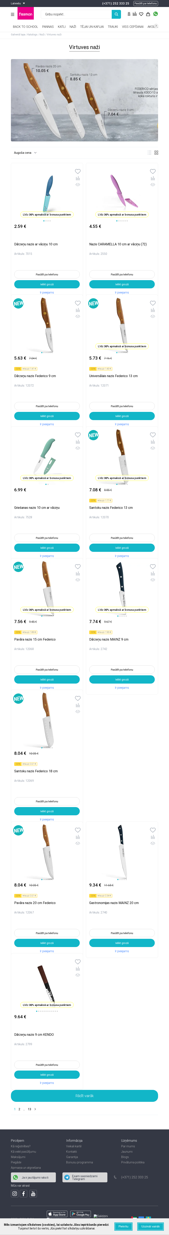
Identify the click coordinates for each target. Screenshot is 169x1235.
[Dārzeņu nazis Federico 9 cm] (47, 325)
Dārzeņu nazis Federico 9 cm (35, 376)
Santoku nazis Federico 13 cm (111, 508)
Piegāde (16, 1162)
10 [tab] (55, 1011)
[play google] (80, 1216)
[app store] (57, 1216)
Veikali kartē (73, 1146)
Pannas (48, 27)
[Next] (34, 1109)
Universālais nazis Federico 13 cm (113, 376)
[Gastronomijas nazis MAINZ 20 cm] (122, 852)
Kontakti (71, 1151)
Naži (73, 27)
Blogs (125, 1157)
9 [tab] (53, 1011)
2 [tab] (46, 220)
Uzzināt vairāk (150, 1226)
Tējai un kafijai (92, 27)
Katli (62, 27)
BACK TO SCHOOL (25, 27)
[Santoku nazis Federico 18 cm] (47, 720)
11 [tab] (57, 1011)
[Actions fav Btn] (141, 14)
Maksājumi (18, 1157)
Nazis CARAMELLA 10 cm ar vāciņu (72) (118, 244)
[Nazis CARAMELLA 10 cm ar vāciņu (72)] (122, 193)
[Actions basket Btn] (148, 14)
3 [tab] (48, 220)
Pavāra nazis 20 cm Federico (35, 903)
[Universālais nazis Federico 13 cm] (122, 325)
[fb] (23, 1193)
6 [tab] (127, 220)
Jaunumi (127, 1151)
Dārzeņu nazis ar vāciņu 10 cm (36, 244)
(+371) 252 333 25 (115, 3)
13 (29, 1109)
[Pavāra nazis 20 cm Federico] (47, 852)
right (156, 26)
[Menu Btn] (12, 14)
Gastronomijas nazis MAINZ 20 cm (114, 903)
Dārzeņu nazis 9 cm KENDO (34, 1035)
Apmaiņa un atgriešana (26, 1167)
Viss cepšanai (132, 27)
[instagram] (14, 1193)
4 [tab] (50, 220)
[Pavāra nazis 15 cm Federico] (47, 588)
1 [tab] (44, 220)
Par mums (128, 1146)
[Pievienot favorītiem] (78, 172)
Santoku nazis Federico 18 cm (36, 771)
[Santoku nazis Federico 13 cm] (122, 457)
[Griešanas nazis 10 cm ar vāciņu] (47, 457)
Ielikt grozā (47, 284)
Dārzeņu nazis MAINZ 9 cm (108, 639)
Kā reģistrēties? (21, 1146)
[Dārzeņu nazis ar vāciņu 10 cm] (47, 193)
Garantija (72, 1157)
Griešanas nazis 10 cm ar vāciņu (37, 508)
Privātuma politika (132, 1162)
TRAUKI (113, 27)
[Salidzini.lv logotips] (101, 1216)
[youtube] (33, 1193)
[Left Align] (116, 14)
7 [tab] (49, 1011)
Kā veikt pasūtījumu (23, 1151)
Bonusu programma (79, 1162)
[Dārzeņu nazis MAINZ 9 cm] (122, 588)
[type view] (149, 153)
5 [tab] (125, 220)
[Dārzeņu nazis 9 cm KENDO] (47, 983)
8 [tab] (51, 1011)
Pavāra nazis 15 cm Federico (35, 639)
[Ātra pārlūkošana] (77, 185)
